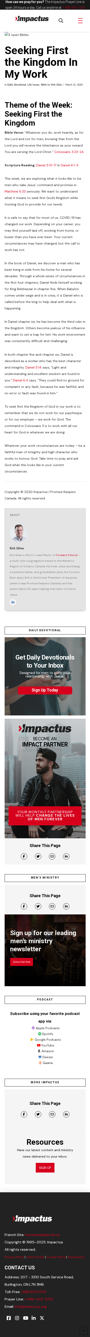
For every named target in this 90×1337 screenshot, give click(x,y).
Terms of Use (35, 1257)
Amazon (48, 1051)
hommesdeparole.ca (42, 1234)
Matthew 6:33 (15, 191)
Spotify (47, 1034)
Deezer (47, 1057)
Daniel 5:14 (33, 367)
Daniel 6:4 (20, 380)
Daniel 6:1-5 (69, 165)
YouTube (47, 1045)
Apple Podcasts (48, 1028)
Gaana (48, 1063)
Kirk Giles (56, 85)
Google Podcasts (48, 1039)
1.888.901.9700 (33, 1291)
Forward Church (67, 555)
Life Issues (33, 85)
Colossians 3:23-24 (69, 152)
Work (44, 85)
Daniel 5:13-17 (46, 165)
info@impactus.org (31, 1306)
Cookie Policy (56, 1257)
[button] (61, 20)
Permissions (76, 1257)
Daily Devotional (16, 85)
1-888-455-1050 (73, 7)
